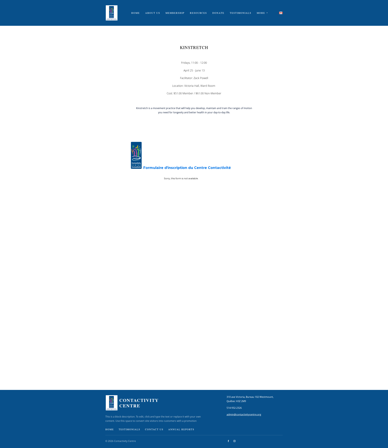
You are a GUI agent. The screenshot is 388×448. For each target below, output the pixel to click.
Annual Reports (181, 429)
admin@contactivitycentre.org (244, 414)
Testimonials (129, 429)
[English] (281, 13)
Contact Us (154, 429)
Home (109, 429)
